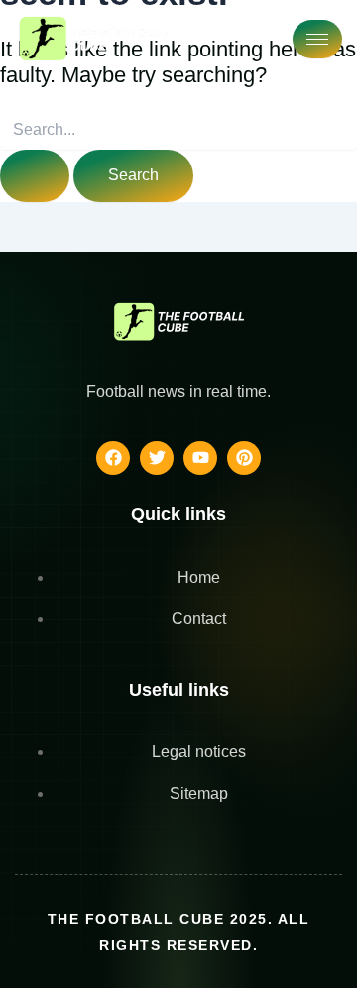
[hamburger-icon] (317, 39)
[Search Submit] (34, 176)
